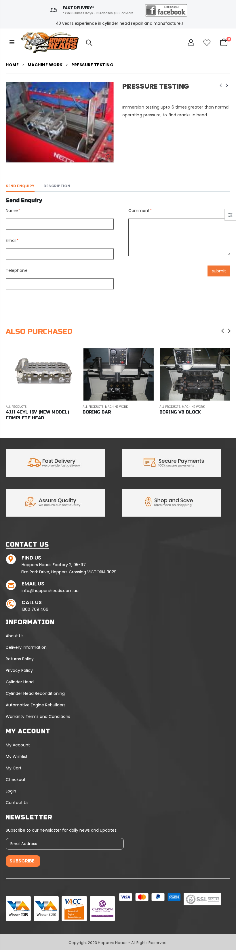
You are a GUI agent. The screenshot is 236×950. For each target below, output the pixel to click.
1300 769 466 (35, 609)
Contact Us (17, 802)
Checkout (16, 779)
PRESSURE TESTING (155, 86)
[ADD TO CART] (67, 357)
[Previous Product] (221, 85)
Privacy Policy (19, 670)
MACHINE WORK (45, 65)
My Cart (14, 768)
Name (12, 210)
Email (11, 240)
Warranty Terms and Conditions (38, 716)
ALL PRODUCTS (16, 407)
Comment (139, 210)
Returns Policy (20, 659)
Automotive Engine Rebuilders (36, 705)
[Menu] (11, 42)
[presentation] (222, 331)
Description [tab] (56, 186)
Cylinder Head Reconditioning (35, 693)
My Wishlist (17, 756)
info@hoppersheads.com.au (50, 590)
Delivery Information (26, 647)
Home (12, 65)
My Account (18, 745)
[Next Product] (227, 85)
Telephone (17, 270)
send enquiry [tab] (20, 186)
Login (11, 791)
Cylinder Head (20, 682)
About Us (15, 636)
